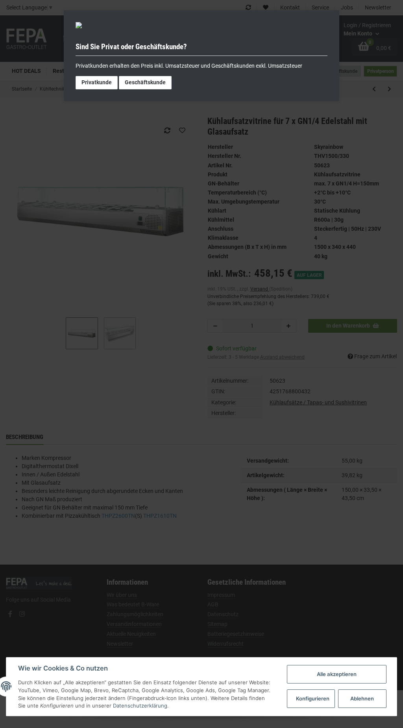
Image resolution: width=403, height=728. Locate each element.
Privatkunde (96, 82)
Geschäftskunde (145, 82)
